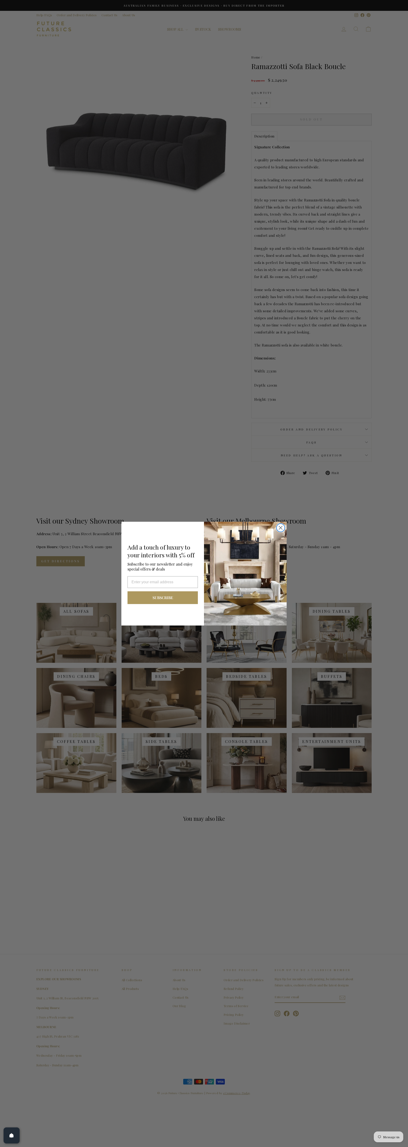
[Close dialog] (280, 528)
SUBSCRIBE (163, 597)
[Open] (12, 1135)
